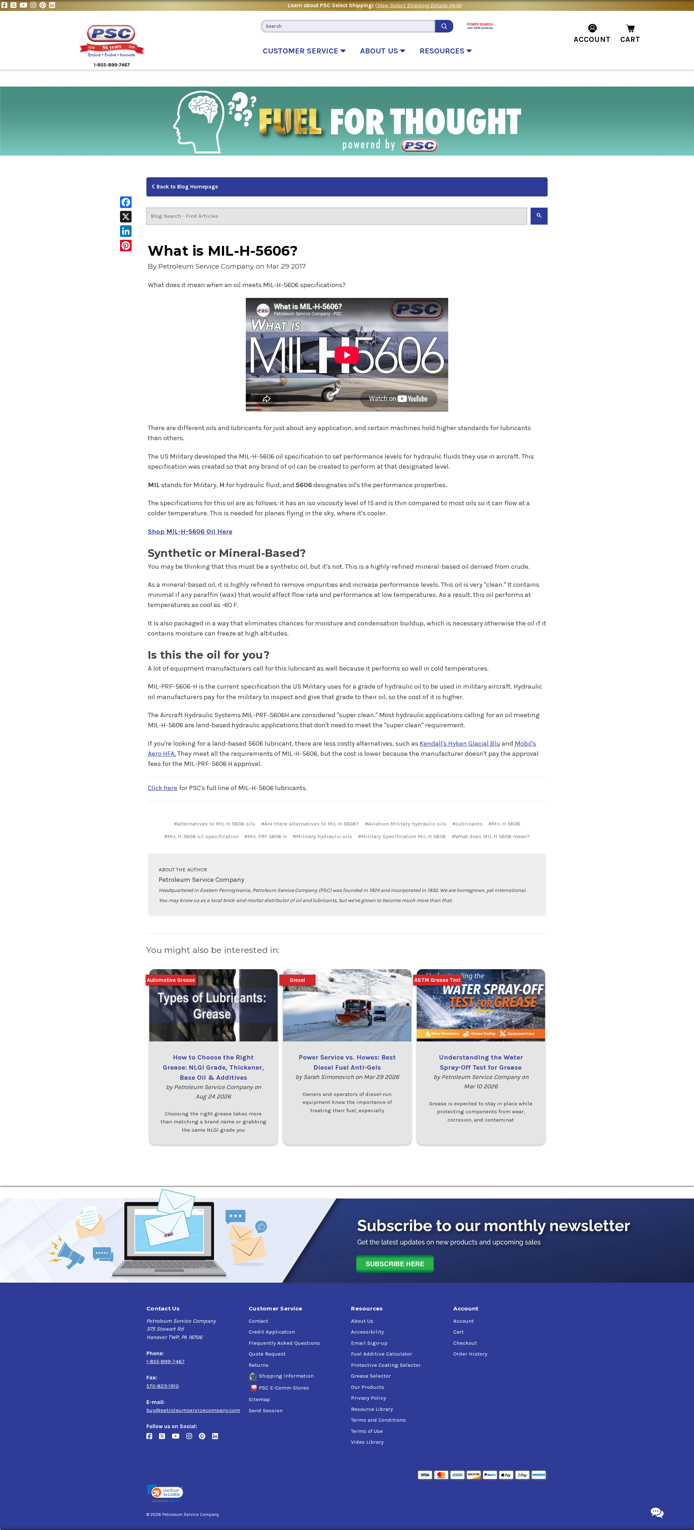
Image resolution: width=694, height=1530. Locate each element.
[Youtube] (25, 5)
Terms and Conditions (378, 1420)
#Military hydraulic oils (322, 836)
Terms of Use (367, 1431)
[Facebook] (5, 5)
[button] (165, 1493)
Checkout (465, 1343)
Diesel (297, 980)
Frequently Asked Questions (284, 1343)
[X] (126, 216)
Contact (258, 1321)
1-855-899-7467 (165, 1361)
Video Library (367, 1442)
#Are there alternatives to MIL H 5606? (310, 823)
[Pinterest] (44, 5)
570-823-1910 (162, 1386)
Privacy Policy (368, 1398)
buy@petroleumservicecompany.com (193, 1410)
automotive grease (171, 980)
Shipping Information (286, 1376)
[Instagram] (34, 5)
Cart (458, 1332)
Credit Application (272, 1332)
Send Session (266, 1410)
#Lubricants (467, 823)
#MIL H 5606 (504, 823)
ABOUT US (380, 51)
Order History (470, 1354)
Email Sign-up (369, 1343)
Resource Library (372, 1409)
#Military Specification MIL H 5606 (402, 836)
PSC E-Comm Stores (284, 1387)
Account (463, 1321)
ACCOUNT (592, 39)
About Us (362, 1321)
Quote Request (267, 1354)
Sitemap (259, 1399)
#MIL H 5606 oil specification (201, 836)
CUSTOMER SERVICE (301, 51)
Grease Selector (371, 1376)
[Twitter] (15, 5)
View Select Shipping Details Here (418, 5)
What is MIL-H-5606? (223, 251)
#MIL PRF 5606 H (265, 836)
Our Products (367, 1387)
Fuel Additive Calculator (381, 1354)
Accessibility (367, 1332)
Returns (259, 1365)
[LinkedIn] (53, 5)
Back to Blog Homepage (186, 186)
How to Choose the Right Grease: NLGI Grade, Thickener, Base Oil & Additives (213, 1067)
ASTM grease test (437, 980)
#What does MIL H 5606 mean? (491, 836)
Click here (162, 788)
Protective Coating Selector (386, 1365)
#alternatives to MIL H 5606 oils (214, 823)
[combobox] (348, 26)
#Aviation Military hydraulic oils (405, 823)
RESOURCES (443, 51)
